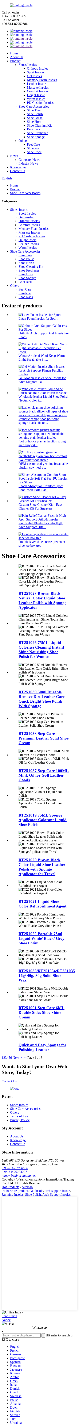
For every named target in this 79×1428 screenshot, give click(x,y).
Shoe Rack (34, 152)
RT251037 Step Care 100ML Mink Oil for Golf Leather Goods (44, 775)
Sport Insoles (35, 72)
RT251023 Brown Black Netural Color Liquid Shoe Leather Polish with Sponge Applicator (42, 600)
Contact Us (17, 171)
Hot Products (10, 1187)
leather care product (15, 1191)
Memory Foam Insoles (42, 80)
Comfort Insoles (37, 91)
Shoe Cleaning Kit (39, 125)
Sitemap (27, 1187)
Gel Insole (36, 1191)
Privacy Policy (19, 1120)
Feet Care (33, 144)
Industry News (28, 163)
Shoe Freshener (37, 133)
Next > (17, 1057)
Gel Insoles (34, 76)
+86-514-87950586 (15, 1168)
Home (14, 53)
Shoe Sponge (36, 137)
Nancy (6, 1320)
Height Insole (36, 95)
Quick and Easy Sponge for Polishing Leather (42, 1047)
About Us (16, 57)
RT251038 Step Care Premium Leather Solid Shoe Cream (43, 738)
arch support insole (57, 1191)
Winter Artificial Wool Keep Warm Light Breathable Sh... (42, 357)
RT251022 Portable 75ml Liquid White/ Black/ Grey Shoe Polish (41, 938)
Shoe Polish (35, 114)
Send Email (9, 1316)
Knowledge (18, 167)
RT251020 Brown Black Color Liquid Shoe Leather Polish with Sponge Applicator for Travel (42, 867)
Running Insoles (12, 1194)
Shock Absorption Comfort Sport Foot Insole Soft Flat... (41, 488)
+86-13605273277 (14, 1172)
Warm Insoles (36, 99)
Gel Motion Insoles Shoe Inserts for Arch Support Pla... (42, 380)
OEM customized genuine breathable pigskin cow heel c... (43, 465)
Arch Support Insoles (56, 1194)
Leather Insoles (37, 83)
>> (25, 1057)
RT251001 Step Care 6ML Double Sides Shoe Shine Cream (41, 1012)
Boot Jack (33, 129)
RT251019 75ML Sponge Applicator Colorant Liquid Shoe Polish (43, 820)
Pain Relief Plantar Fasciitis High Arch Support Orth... (41, 525)
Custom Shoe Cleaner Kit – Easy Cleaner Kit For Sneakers (41, 506)
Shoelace (33, 148)
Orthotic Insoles (37, 68)
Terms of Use (19, 1116)
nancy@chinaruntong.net (19, 1175)
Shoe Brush (35, 118)
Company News (29, 159)
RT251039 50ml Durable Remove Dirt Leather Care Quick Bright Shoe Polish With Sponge (41, 699)
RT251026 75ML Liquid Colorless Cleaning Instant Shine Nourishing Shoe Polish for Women (41, 649)
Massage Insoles (38, 87)
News (14, 156)
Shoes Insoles (28, 64)
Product (15, 61)
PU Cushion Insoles (40, 102)
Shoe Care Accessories (34, 106)
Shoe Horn (34, 121)
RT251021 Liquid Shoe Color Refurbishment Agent (42, 903)
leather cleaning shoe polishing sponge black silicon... (39, 421)
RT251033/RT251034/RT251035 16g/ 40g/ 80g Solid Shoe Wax (47, 975)
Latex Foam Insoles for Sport (38, 318)
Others (23, 140)
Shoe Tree (33, 110)
